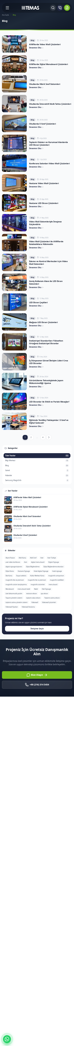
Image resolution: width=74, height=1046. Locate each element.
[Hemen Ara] (60, 8)
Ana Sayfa (5, 15)
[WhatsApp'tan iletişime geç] (7, 1039)
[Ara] (53, 8)
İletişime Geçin (37, 628)
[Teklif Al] (67, 8)
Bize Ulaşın (37, 674)
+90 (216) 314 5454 (39, 684)
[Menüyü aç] (7, 7)
